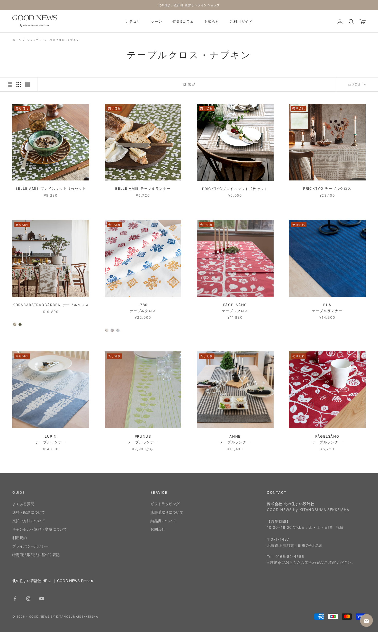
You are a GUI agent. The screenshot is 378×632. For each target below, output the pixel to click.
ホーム (16, 39)
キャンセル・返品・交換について (39, 529)
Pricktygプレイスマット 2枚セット (235, 189)
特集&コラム (183, 21)
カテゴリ (133, 21)
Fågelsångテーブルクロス (235, 308)
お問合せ (157, 529)
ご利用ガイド (241, 21)
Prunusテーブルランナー (143, 439)
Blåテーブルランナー (327, 308)
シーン (156, 21)
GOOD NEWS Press (73, 580)
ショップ (32, 39)
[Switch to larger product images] (10, 84)
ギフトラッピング (164, 503)
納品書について (163, 520)
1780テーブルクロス (143, 308)
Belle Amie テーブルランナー (143, 188)
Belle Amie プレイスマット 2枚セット (50, 188)
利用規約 (19, 537)
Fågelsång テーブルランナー (327, 439)
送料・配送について (28, 512)
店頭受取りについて (166, 512)
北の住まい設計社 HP (30, 580)
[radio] (15, 324)
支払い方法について (28, 520)
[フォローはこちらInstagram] (28, 598)
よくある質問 (23, 503)
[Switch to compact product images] (27, 84)
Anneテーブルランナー (235, 439)
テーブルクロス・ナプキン (61, 39)
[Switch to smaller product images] (18, 84)
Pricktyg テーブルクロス (327, 188)
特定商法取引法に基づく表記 (36, 554)
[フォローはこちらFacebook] (14, 598)
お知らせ (212, 21)
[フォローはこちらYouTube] (41, 598)
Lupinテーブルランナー (50, 439)
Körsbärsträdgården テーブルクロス (51, 305)
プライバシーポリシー (30, 546)
